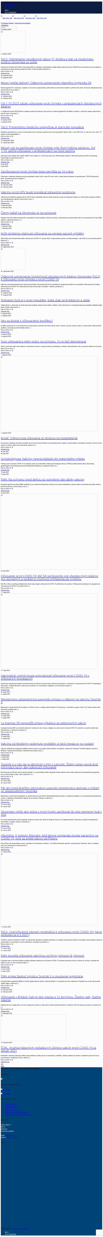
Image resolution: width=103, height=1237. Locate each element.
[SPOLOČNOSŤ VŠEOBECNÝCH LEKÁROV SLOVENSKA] (24, 18)
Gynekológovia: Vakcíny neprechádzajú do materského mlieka (43, 459)
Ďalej (2, 1066)
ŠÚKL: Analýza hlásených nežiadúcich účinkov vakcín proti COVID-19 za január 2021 (48, 1049)
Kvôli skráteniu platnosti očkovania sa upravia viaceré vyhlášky (42, 233)
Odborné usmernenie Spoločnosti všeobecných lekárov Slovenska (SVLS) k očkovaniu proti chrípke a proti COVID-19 (50, 277)
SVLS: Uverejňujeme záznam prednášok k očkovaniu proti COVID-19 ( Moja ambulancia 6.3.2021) (51, 933)
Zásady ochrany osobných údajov (16, 1112)
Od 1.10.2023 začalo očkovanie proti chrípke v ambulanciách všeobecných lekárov (51, 104)
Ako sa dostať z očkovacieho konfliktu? (27, 321)
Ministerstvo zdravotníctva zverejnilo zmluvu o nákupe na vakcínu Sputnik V (51, 700)
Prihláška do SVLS (11, 1104)
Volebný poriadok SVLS (12, 1110)
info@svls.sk (9, 7)
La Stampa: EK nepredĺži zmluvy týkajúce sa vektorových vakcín (43, 723)
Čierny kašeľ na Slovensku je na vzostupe (28, 213)
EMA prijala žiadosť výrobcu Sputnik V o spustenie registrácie (42, 976)
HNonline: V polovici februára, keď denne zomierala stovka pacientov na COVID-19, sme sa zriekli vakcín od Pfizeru (49, 836)
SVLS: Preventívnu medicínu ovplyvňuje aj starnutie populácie (42, 127)
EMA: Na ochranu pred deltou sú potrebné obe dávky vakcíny (42, 479)
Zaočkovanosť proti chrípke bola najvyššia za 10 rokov (37, 171)
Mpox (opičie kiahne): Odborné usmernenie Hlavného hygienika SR (46, 83)
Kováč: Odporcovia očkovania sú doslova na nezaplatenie (39, 438)
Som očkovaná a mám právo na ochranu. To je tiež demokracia (43, 341)
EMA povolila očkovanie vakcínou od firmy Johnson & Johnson (42, 955)
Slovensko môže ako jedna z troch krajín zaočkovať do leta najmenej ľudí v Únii (51, 813)
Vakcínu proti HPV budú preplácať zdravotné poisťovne (38, 192)
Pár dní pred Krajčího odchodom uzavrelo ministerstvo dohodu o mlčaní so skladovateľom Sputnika (50, 789)
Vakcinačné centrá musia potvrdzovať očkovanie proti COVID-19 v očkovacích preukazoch (45, 677)
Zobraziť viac (5, 73)
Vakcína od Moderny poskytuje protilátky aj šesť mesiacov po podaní (47, 744)
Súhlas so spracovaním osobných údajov (18, 1114)
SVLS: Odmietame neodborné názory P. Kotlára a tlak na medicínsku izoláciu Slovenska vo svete (47, 60)
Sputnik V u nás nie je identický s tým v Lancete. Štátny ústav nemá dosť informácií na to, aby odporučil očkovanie (49, 765)
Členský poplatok (10, 1106)
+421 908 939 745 (11, 5)
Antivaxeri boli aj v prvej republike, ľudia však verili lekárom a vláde (45, 300)
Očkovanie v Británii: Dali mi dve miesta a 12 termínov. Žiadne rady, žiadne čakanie (51, 998)
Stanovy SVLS (9, 1108)
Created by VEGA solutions (20, 1229)
